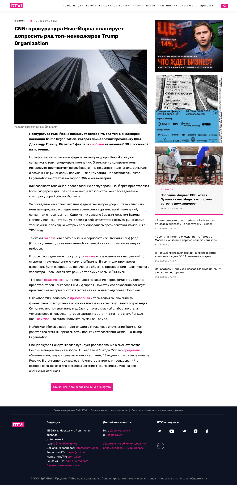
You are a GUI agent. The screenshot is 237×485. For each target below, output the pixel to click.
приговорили (80, 298)
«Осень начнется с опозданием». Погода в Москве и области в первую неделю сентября (186, 238)
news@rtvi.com (77, 452)
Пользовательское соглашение (109, 410)
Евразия (105, 6)
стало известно (55, 280)
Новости (69, 6)
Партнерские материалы (63, 465)
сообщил (97, 144)
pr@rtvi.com (75, 456)
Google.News (113, 435)
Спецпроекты (205, 6)
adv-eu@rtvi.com (77, 461)
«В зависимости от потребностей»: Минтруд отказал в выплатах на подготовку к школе (185, 222)
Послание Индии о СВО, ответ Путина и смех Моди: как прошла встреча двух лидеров (186, 199)
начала (90, 256)
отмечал (43, 319)
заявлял (50, 238)
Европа (91, 6)
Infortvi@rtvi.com (87, 448)
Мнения (138, 6)
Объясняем (122, 6)
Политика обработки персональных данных (157, 410)
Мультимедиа (167, 6)
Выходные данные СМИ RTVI (70, 410)
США (81, 6)
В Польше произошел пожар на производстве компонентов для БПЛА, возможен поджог (185, 254)
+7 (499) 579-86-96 (64, 443)
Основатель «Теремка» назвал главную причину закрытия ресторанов (188, 270)
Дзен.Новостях (120, 430)
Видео (150, 6)
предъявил (131, 350)
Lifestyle (186, 6)
